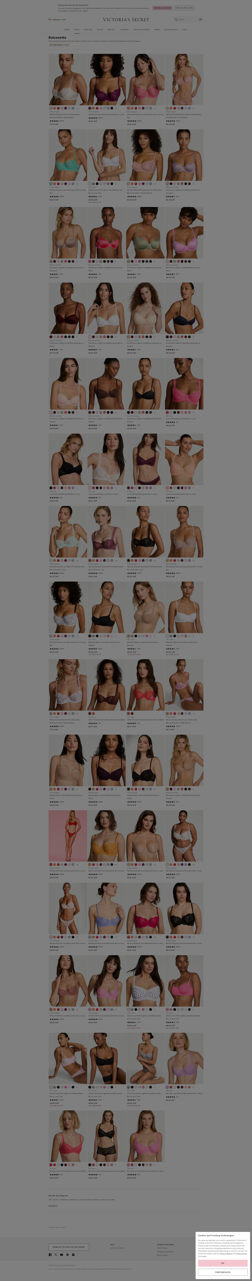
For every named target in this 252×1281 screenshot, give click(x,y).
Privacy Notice (226, 1253)
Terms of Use (241, 1253)
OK (222, 1263)
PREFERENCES (222, 1272)
